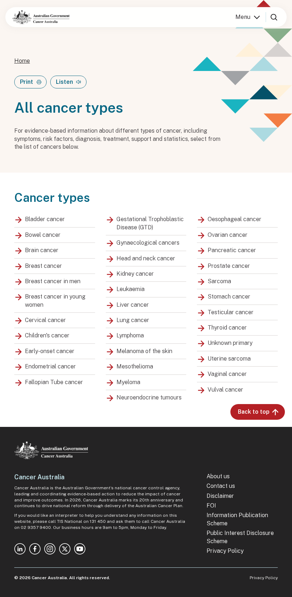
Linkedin (20, 549)
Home (22, 60)
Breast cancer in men (52, 281)
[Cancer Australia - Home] (40, 17)
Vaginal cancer (227, 374)
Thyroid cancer (227, 327)
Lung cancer (132, 320)
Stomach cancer (229, 296)
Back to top (254, 411)
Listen (64, 81)
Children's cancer (47, 335)
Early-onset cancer (49, 351)
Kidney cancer (135, 273)
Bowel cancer (43, 234)
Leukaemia (130, 289)
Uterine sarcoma (229, 358)
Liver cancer (132, 304)
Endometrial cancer (50, 366)
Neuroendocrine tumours (149, 397)
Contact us (221, 486)
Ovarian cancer (227, 234)
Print (26, 81)
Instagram (50, 549)
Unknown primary (230, 343)
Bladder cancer (45, 219)
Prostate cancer (229, 265)
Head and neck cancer (145, 258)
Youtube (79, 549)
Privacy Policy (225, 550)
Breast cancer (43, 265)
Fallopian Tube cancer (54, 382)
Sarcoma (219, 281)
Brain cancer (41, 250)
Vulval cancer (225, 389)
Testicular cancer (231, 312)
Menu (242, 17)
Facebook (35, 549)
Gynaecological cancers (147, 242)
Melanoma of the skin (144, 351)
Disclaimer (220, 496)
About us (218, 476)
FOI (211, 505)
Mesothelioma (134, 366)
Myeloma (128, 382)
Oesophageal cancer (234, 219)
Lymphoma (130, 335)
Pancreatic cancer (232, 250)
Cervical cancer (45, 320)
